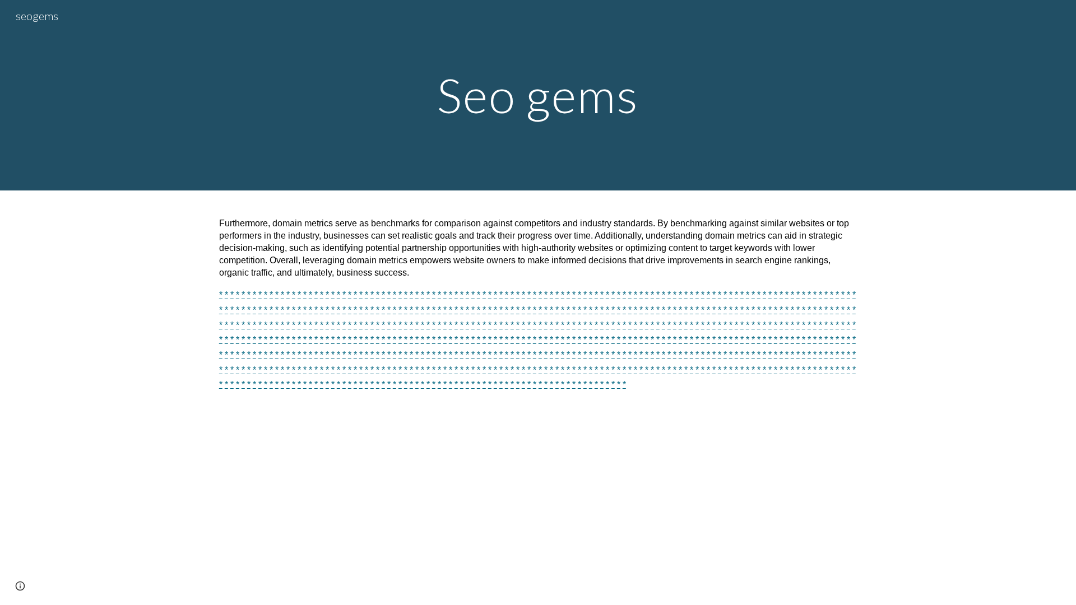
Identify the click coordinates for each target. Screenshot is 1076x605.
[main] (538, 95)
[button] (20, 586)
